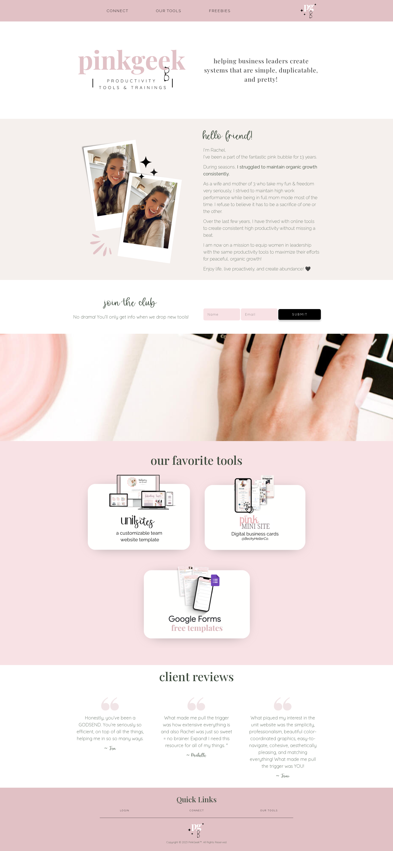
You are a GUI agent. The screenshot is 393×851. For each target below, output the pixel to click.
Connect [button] (117, 10)
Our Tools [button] (168, 10)
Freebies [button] (220, 10)
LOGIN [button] (124, 810)
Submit (299, 314)
